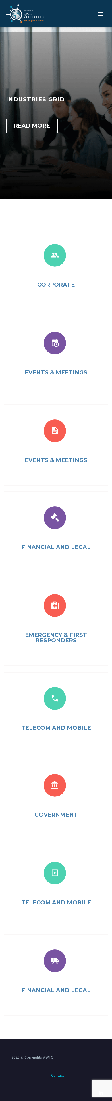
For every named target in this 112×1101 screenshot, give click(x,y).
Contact (57, 1075)
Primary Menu (101, 14)
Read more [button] (32, 125)
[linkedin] (101, 1093)
